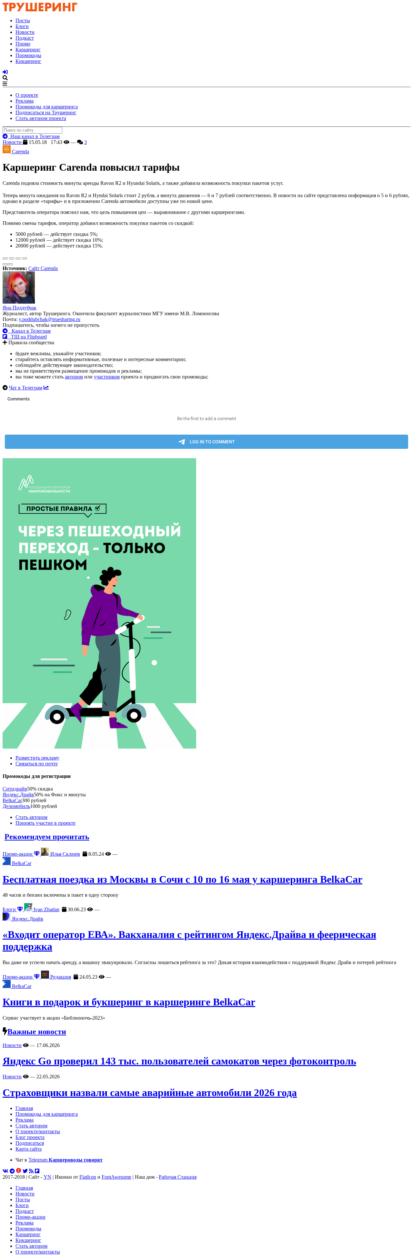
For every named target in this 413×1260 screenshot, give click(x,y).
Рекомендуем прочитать (47, 836)
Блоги (22, 26)
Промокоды (28, 55)
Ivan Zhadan (45, 909)
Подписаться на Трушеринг (45, 112)
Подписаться (29, 1143)
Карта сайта (28, 1149)
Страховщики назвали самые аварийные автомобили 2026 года (150, 1092)
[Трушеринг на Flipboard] (37, 1171)
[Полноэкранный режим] (18, 258)
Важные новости (36, 1031)
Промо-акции (18, 854)
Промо (22, 43)
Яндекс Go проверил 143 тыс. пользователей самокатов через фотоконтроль (179, 1061)
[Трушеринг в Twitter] (25, 1171)
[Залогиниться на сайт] (5, 72)
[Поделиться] (11, 258)
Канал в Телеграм (29, 331)
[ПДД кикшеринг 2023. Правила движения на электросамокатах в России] (206, 604)
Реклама (24, 101)
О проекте (26, 95)
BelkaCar (12, 800)
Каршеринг (28, 49)
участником (107, 376)
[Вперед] (10, 264)
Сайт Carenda (43, 268)
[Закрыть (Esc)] (5, 258)
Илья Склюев (64, 854)
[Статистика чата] (46, 387)
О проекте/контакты (37, 1131)
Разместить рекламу (37, 758)
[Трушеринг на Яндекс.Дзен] (18, 1171)
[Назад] (5, 264)
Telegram (65, 1160)
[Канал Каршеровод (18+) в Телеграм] (12, 1171)
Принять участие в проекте (45, 823)
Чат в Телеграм (25, 387)
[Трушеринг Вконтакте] (5, 1171)
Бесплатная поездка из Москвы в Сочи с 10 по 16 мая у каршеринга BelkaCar (182, 879)
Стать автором (31, 817)
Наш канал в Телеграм (34, 136)
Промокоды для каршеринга (46, 106)
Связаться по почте (36, 763)
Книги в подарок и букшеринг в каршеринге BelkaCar (129, 1002)
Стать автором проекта (40, 118)
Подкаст (24, 38)
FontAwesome (116, 1177)
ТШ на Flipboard (27, 336)
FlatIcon (87, 1177)
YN (47, 1177)
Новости (25, 32)
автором (74, 376)
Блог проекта (30, 1137)
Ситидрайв (15, 788)
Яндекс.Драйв (18, 794)
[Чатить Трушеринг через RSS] (31, 1171)
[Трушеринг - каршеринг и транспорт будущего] (40, 9)
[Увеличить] (24, 258)
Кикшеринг (28, 61)
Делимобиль (16, 806)
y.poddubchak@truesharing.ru (49, 319)
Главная (24, 1108)
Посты (22, 20)
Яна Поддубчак (19, 307)
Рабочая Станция (177, 1177)
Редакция (60, 977)
